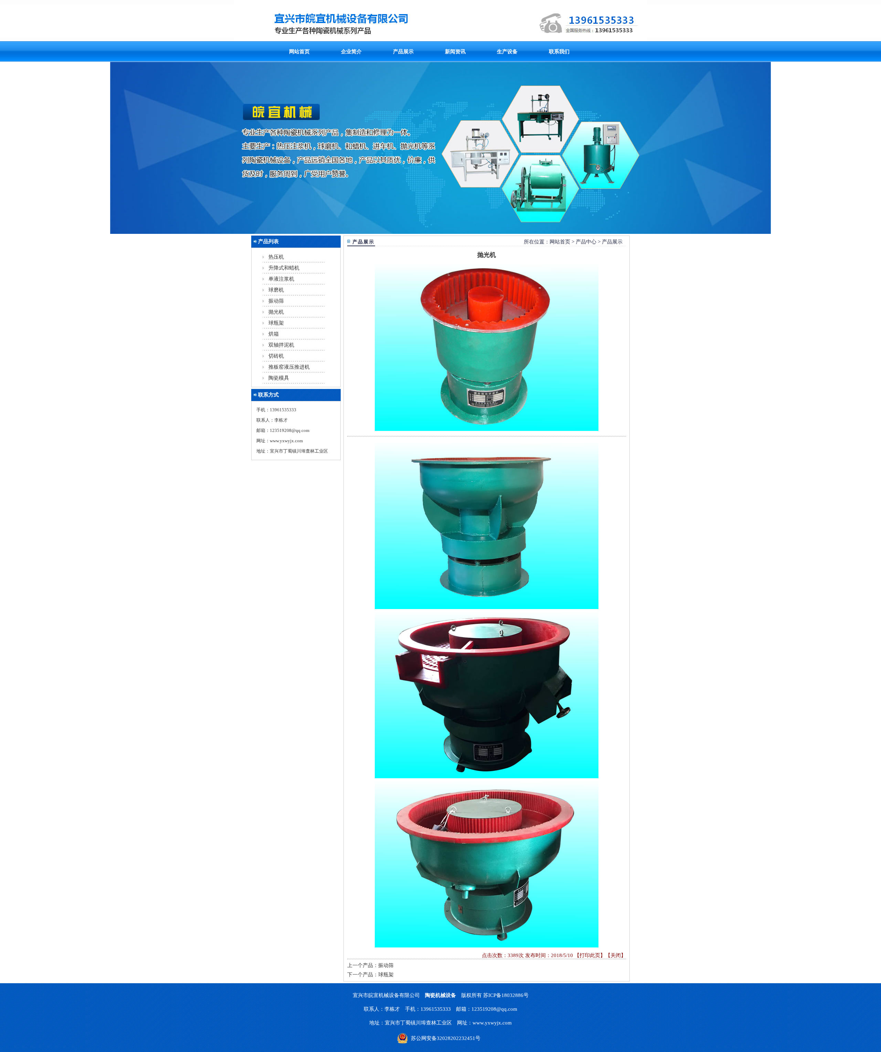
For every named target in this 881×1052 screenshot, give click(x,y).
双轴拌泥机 (281, 345)
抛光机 (276, 312)
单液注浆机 (281, 279)
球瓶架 (276, 323)
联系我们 (559, 51)
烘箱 (273, 334)
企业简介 (351, 51)
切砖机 (276, 356)
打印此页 (590, 955)
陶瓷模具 (278, 378)
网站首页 (299, 51)
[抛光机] (486, 346)
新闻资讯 (455, 51)
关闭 (616, 955)
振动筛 (276, 301)
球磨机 (276, 290)
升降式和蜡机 (283, 268)
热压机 (276, 257)
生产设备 (507, 51)
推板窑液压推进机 (289, 367)
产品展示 (403, 51)
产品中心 (586, 242)
